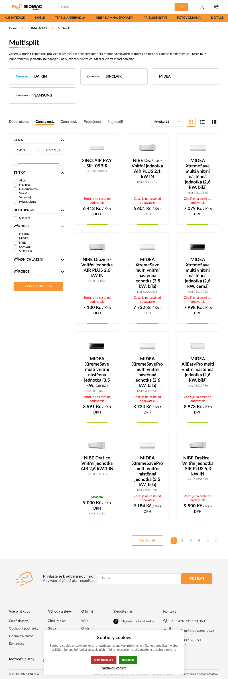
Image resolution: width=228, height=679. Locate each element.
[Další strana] (216, 540)
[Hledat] (181, 7)
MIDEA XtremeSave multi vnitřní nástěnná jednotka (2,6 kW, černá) (198, 273)
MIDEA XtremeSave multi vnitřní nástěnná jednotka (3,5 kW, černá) (97, 372)
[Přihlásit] (202, 7)
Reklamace (16, 643)
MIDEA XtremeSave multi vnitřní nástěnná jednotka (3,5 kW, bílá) (147, 273)
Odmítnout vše (103, 659)
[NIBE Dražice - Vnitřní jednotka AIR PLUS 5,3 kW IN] (197, 445)
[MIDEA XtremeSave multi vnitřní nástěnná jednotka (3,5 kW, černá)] (97, 346)
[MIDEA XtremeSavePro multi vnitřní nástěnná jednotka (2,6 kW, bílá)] (147, 346)
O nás (85, 628)
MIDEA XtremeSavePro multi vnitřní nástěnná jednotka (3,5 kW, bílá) (147, 471)
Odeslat (196, 578)
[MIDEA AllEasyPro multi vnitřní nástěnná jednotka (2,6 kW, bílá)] (197, 346)
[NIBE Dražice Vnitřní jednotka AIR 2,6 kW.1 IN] (97, 445)
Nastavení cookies (114, 668)
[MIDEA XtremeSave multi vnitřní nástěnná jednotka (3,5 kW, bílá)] (147, 247)
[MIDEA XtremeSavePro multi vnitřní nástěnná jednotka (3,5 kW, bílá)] (147, 445)
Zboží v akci (57, 621)
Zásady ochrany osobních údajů (199, 674)
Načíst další (147, 540)
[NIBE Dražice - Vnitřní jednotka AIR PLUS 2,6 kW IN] (97, 247)
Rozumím (128, 659)
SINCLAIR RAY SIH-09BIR (97, 163)
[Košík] (216, 7)
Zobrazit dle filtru (38, 286)
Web (84, 621)
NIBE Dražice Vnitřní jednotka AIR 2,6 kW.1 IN (97, 463)
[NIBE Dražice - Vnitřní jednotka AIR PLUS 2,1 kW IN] (147, 148)
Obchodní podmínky (24, 628)
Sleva (52, 628)
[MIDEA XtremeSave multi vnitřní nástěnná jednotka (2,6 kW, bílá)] (197, 148)
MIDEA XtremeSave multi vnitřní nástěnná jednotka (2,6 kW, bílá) (198, 174)
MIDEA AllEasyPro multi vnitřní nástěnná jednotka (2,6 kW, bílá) (197, 370)
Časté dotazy (18, 621)
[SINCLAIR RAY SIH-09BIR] (97, 148)
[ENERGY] (27, 7)
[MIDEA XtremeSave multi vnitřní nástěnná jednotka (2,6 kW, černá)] (197, 247)
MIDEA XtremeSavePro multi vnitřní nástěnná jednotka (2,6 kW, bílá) (147, 372)
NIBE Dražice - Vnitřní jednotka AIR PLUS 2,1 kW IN (147, 168)
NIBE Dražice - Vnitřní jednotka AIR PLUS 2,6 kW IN (97, 267)
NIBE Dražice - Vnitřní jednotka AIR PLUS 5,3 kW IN (198, 466)
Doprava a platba (21, 636)
